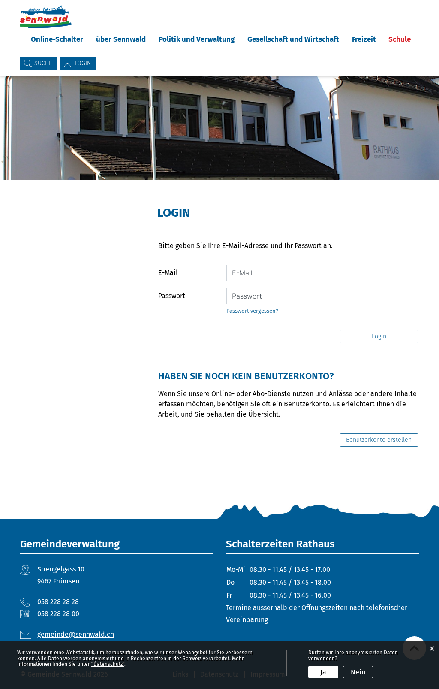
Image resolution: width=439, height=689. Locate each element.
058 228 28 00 (58, 614)
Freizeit (364, 39)
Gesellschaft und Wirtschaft (293, 39)
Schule (399, 39)
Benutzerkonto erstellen (379, 440)
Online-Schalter (57, 39)
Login (379, 336)
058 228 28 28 (58, 602)
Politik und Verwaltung (197, 39)
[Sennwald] (46, 16)
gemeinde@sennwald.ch (75, 634)
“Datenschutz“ (107, 664)
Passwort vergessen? (252, 311)
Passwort (171, 296)
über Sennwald (121, 39)
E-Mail (168, 273)
